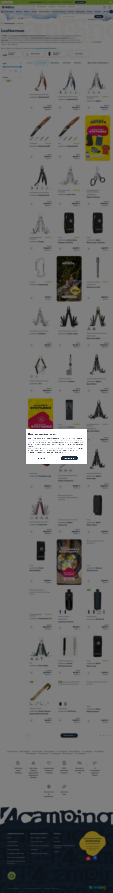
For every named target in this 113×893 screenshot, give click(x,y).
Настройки (41, 458)
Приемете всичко (69, 458)
